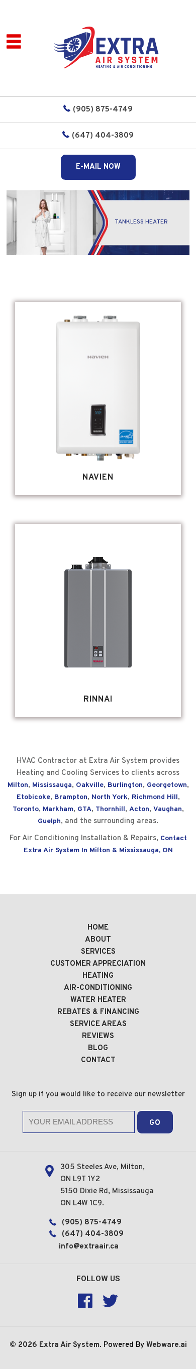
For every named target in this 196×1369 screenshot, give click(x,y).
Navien (98, 478)
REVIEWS (98, 1036)
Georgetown (167, 785)
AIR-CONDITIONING (98, 988)
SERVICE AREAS (98, 1024)
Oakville (90, 785)
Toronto (26, 809)
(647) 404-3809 (103, 136)
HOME (98, 928)
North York (109, 797)
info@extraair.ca (89, 1246)
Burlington (125, 785)
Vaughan (167, 809)
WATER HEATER (98, 1000)
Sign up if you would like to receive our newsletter (98, 1094)
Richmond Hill (155, 797)
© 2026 (24, 1345)
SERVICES (98, 952)
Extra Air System (69, 1345)
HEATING (98, 976)
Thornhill (110, 809)
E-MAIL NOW (98, 167)
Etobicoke (33, 797)
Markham (58, 809)
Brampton (70, 797)
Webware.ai (166, 1345)
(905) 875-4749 (103, 110)
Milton (18, 785)
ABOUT (98, 940)
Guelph (49, 821)
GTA (84, 809)
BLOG (98, 1048)
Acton (139, 809)
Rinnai (98, 700)
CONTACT (98, 1060)
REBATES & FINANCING (98, 1012)
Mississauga (52, 785)
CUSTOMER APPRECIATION (98, 964)
